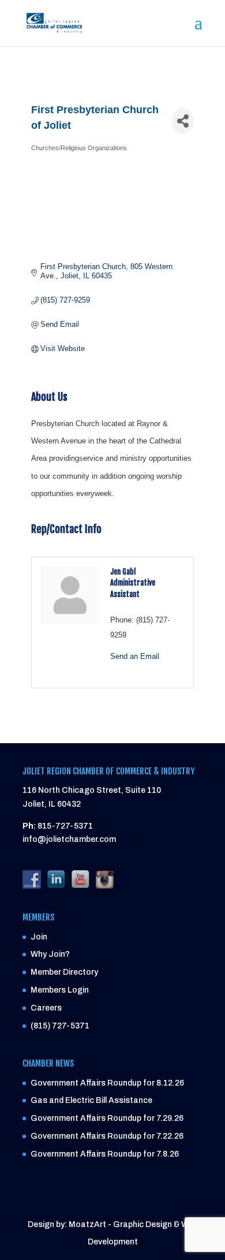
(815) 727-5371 (60, 1026)
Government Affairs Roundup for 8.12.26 (107, 1083)
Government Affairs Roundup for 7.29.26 (107, 1118)
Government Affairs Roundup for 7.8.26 (105, 1154)
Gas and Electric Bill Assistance (91, 1100)
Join (39, 937)
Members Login (60, 990)
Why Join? (50, 954)
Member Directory (64, 972)
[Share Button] (183, 121)
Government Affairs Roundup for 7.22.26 (107, 1136)
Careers (46, 1008)
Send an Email (134, 656)
